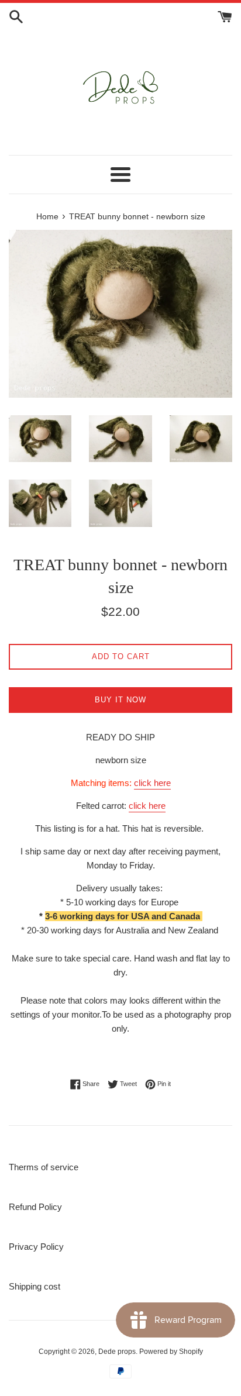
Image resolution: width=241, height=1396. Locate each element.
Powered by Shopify (171, 1351)
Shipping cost (34, 1286)
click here (152, 783)
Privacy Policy (36, 1247)
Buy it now (120, 699)
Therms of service (43, 1167)
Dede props (117, 1351)
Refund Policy (35, 1207)
